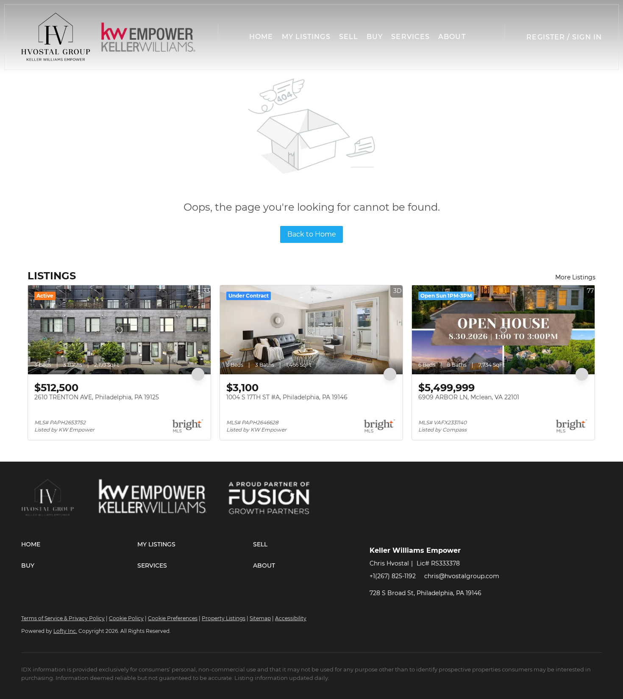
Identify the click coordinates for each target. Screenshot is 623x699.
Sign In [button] (587, 37)
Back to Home (311, 234)
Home (261, 37)
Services (410, 37)
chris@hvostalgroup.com (461, 576)
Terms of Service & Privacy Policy (63, 618)
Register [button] (545, 37)
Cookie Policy (126, 618)
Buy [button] (375, 37)
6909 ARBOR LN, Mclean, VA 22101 (468, 397)
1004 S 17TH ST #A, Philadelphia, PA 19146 (287, 397)
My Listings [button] (306, 37)
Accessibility (290, 618)
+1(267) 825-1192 (393, 576)
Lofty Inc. (65, 631)
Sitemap (260, 618)
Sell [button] (348, 37)
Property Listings (223, 618)
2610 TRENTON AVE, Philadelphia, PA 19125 (96, 397)
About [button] (452, 37)
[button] (56, 37)
